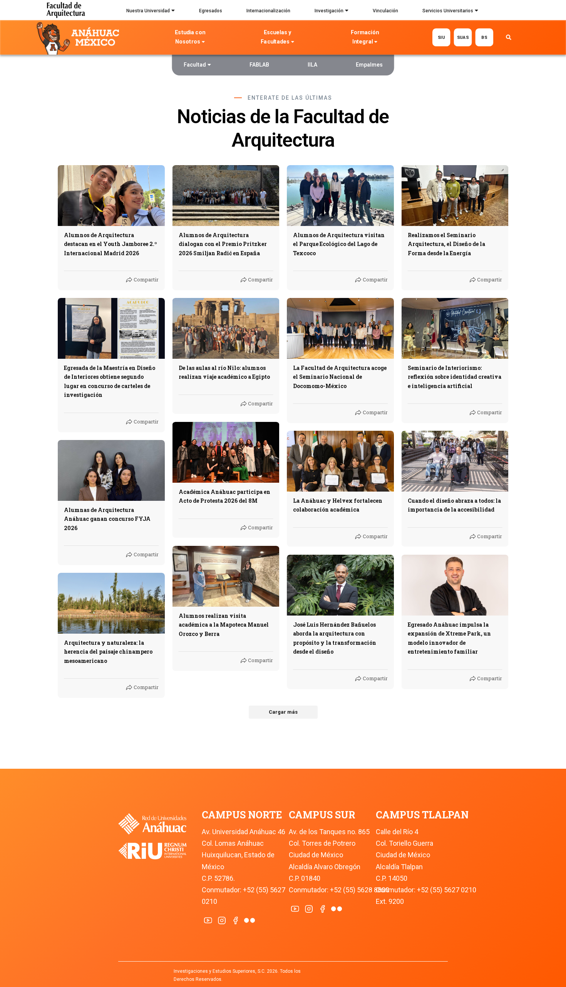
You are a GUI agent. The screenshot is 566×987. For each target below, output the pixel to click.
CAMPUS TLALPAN (422, 814)
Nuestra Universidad (148, 10)
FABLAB (259, 65)
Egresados (210, 10)
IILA (312, 65)
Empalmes (369, 65)
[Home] (79, 38)
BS (484, 37)
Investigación (329, 10)
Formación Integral (365, 37)
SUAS (463, 37)
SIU (441, 37)
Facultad (195, 65)
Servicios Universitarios (447, 10)
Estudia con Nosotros (190, 37)
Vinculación (385, 10)
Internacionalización (268, 10)
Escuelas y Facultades (276, 37)
